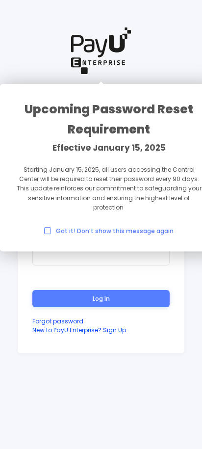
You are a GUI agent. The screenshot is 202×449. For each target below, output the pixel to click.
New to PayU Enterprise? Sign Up (79, 330)
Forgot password (57, 321)
